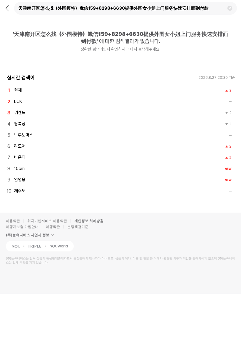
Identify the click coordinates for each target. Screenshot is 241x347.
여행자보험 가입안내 (22, 226)
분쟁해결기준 (77, 226)
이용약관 (13, 220)
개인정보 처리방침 (88, 220)
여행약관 (53, 226)
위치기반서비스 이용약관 (47, 220)
